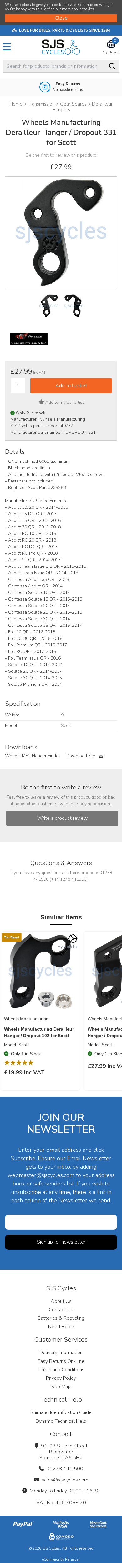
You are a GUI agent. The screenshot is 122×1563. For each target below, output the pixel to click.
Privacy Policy (61, 1378)
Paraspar (72, 1559)
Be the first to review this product (61, 155)
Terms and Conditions (61, 1369)
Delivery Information (61, 1352)
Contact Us (61, 1309)
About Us (61, 1301)
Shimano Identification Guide (61, 1412)
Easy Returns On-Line (61, 1361)
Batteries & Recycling (61, 1318)
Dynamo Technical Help (61, 1421)
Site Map (61, 1386)
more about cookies (78, 9)
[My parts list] (73, 938)
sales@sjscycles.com (65, 1479)
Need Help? (61, 1326)
